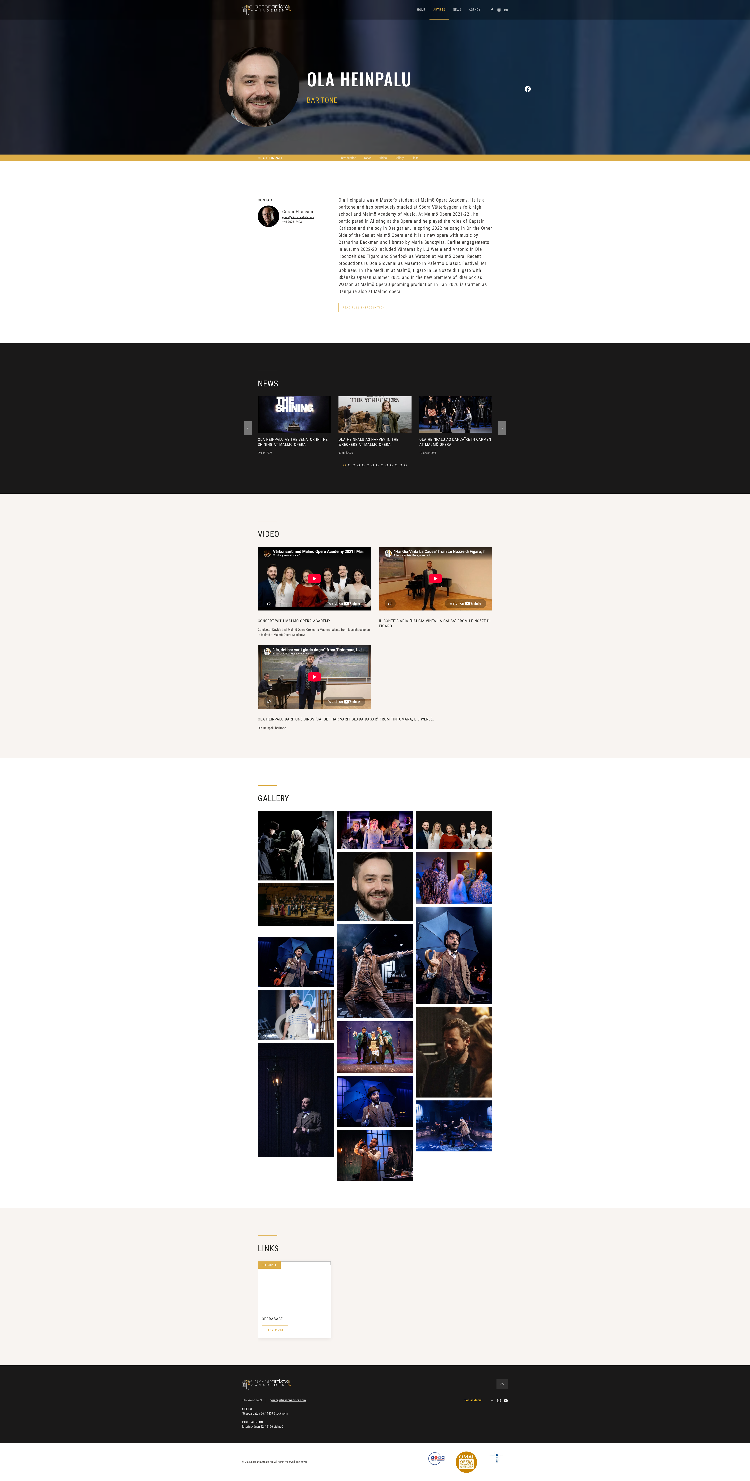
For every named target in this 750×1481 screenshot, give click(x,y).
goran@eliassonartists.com (298, 217)
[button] (363, 307)
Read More (275, 1329)
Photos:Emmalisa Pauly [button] (375, 1105)
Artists (439, 10)
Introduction (348, 158)
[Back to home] (266, 10)
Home (421, 10)
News (457, 10)
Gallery (399, 158)
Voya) (303, 1462)
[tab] (344, 465)
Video (383, 158)
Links (415, 158)
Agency (474, 10)
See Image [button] (296, 845)
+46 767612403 (252, 1400)
